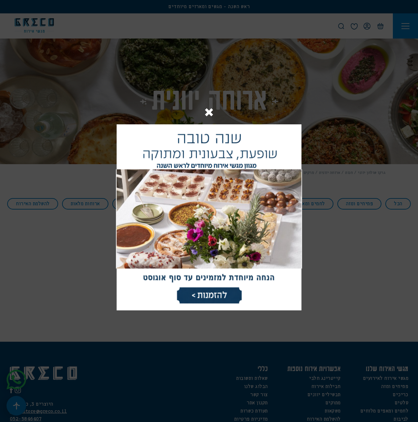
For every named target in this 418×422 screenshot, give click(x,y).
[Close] (209, 113)
